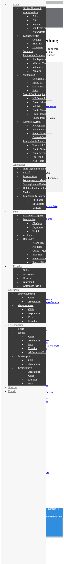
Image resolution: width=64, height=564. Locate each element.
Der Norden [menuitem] (29, 219)
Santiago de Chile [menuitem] (41, 59)
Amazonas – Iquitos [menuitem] (33, 215)
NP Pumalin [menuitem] (38, 125)
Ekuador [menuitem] (32, 379)
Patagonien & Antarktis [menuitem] (35, 141)
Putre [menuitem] (35, 20)
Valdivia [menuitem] (36, 106)
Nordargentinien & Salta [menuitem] (35, 168)
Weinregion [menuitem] (29, 74)
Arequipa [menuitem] (37, 246)
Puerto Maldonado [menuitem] (42, 258)
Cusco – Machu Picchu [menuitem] (44, 250)
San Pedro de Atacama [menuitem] (44, 28)
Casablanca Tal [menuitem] (40, 86)
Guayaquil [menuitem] (28, 282)
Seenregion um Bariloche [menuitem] (36, 184)
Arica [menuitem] (35, 16)
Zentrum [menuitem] (27, 235)
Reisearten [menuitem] (13, 289)
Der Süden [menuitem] (28, 239)
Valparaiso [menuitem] (37, 67)
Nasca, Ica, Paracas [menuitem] (42, 242)
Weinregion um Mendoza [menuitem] (36, 180)
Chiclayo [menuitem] (37, 223)
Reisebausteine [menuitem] (15, 325)
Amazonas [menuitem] (28, 274)
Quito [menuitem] (26, 270)
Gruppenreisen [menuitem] (25, 305)
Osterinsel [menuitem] (28, 51)
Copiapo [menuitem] (36, 39)
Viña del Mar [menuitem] (39, 63)
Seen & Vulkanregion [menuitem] (34, 94)
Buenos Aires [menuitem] (30, 176)
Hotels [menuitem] (21, 332)
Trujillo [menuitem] (36, 231)
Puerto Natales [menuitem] (40, 149)
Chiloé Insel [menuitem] (38, 117)
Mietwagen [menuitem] (24, 356)
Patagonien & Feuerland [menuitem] (35, 196)
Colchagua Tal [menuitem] (40, 78)
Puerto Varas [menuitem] (39, 110)
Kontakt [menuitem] (12, 391)
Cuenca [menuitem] (27, 278)
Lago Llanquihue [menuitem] (41, 114)
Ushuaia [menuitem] (36, 207)
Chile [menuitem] (16, 4)
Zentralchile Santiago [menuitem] (34, 55)
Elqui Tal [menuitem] (37, 43)
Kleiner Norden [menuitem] (31, 35)
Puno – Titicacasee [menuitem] (42, 262)
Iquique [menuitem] (36, 24)
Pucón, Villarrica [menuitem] (41, 102)
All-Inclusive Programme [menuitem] (41, 352)
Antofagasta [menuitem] (38, 31)
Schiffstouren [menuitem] (25, 368)
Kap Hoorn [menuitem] (38, 160)
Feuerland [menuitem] (37, 156)
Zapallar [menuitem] (36, 71)
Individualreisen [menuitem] (26, 293)
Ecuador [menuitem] (17, 266)
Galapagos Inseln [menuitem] (32, 285)
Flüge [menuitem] (21, 328)
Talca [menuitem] (35, 90)
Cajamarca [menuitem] (37, 227)
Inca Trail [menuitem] (37, 254)
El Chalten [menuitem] (37, 199)
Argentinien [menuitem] (19, 164)
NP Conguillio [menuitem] (39, 98)
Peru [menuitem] (15, 211)
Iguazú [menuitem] (26, 172)
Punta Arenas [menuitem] (39, 153)
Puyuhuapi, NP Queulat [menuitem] (44, 129)
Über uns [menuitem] (12, 387)
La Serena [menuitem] (37, 47)
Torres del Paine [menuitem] (40, 145)
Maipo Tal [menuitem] (37, 82)
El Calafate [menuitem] (38, 203)
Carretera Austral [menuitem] (32, 121)
